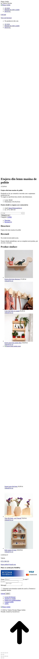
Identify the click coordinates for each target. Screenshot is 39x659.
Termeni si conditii (10, 598)
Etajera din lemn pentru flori (13, 343)
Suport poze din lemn (11, 486)
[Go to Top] (19, 650)
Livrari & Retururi (10, 597)
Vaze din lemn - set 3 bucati (13, 518)
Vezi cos (3, 18)
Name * (3, 579)
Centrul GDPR (9, 602)
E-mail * (25, 579)
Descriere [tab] (7, 220)
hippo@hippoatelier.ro (15, 208)
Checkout (9, 18)
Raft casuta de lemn (11, 550)
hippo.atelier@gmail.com (8, 564)
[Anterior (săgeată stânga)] (1, 654)
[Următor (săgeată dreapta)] (3, 654)
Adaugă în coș (5, 215)
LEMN (9, 217)
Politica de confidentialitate (13, 600)
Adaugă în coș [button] (9, 281)
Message (3, 585)
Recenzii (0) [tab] (8, 222)
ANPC (7, 603)
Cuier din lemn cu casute (12, 311)
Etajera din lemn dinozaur (12, 279)
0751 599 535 (5, 561)
